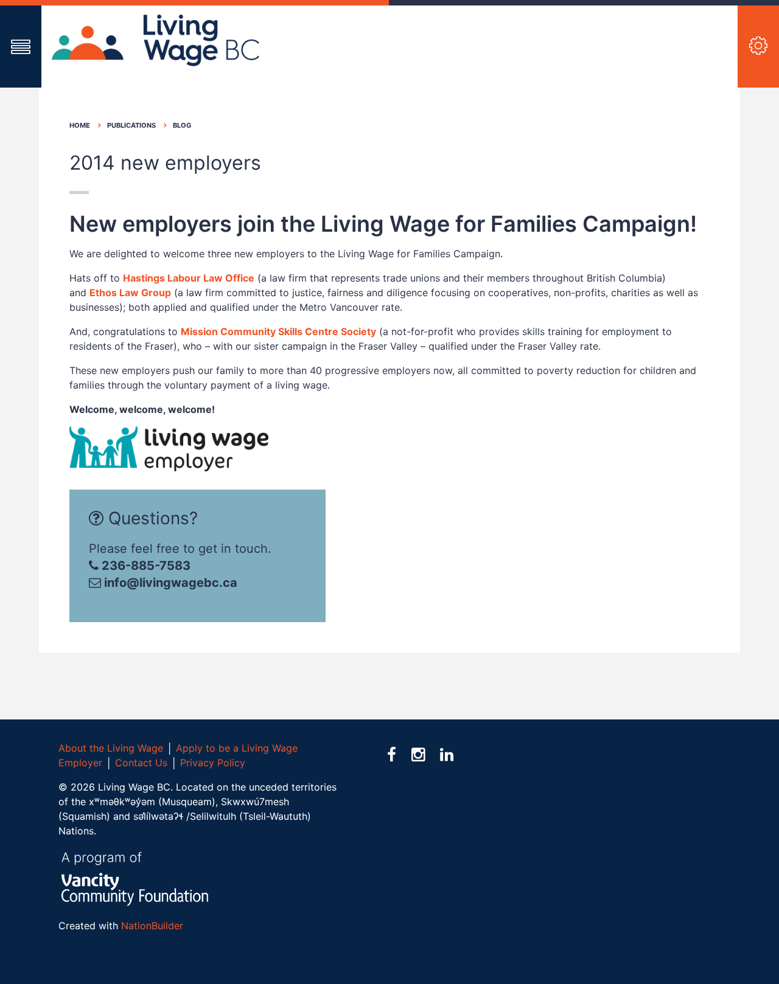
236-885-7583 (144, 565)
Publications (131, 125)
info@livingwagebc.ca (170, 582)
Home (79, 125)
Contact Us (141, 763)
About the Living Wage (110, 748)
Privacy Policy (212, 763)
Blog (182, 125)
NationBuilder (152, 926)
